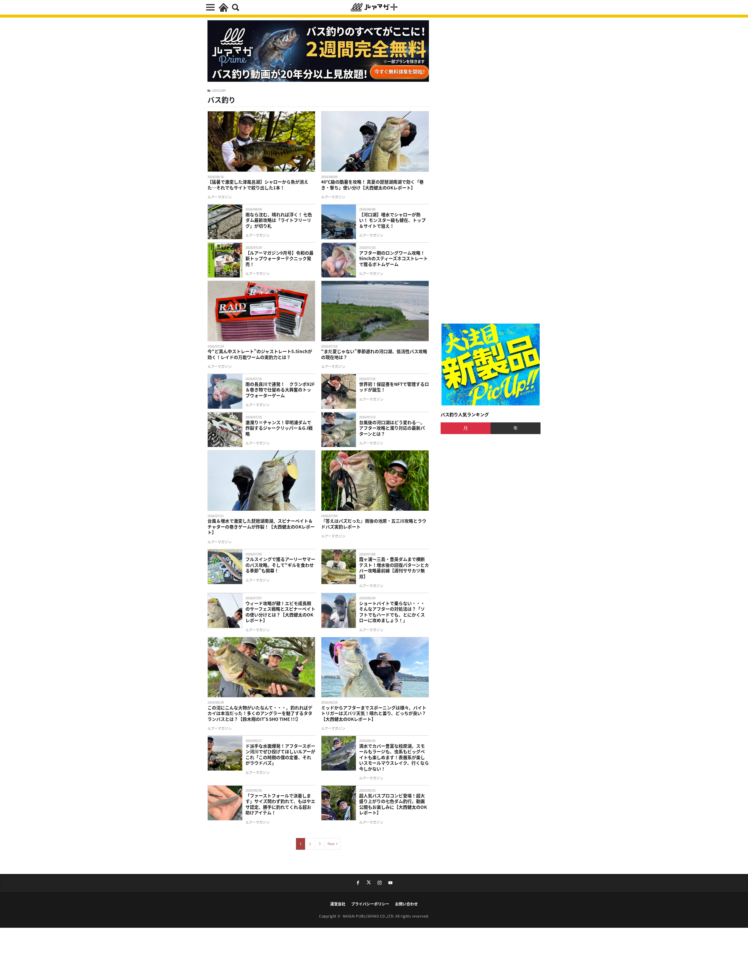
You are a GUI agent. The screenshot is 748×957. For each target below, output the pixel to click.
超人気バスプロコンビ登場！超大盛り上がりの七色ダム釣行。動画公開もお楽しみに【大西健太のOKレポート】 (393, 804)
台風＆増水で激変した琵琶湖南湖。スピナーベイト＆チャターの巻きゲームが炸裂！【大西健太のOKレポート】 (261, 526)
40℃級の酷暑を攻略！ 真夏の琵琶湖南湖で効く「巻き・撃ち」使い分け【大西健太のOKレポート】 (372, 184)
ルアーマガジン (219, 196)
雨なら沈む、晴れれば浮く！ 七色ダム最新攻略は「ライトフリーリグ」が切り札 (278, 220)
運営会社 (337, 903)
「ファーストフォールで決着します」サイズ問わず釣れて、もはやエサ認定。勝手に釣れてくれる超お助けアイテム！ (280, 804)
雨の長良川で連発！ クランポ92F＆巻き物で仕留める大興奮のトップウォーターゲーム (280, 389)
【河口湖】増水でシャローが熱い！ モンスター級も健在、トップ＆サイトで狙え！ (392, 220)
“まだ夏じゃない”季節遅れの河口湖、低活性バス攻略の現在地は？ (374, 354)
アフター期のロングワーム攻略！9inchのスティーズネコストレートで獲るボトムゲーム (393, 258)
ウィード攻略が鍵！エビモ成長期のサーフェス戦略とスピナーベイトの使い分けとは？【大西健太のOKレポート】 (280, 611)
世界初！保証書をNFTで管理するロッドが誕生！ (394, 387)
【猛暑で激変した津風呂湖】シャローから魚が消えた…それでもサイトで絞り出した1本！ (257, 184)
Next (331, 844)
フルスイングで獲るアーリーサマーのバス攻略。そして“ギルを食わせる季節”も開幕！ (280, 564)
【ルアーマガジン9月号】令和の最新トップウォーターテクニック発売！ (279, 258)
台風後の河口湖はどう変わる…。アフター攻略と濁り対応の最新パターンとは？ (392, 428)
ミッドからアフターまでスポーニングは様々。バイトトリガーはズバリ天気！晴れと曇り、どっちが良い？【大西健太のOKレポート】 (373, 713)
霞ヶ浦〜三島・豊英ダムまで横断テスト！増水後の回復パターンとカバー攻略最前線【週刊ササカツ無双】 (394, 567)
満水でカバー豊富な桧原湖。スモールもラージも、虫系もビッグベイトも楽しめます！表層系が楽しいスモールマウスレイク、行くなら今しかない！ (394, 757)
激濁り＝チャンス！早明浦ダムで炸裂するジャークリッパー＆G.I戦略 (279, 428)
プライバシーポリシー (370, 903)
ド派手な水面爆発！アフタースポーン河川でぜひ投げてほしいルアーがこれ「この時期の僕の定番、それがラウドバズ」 (280, 754)
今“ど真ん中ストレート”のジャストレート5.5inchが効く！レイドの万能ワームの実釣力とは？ (259, 354)
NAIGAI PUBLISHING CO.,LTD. (369, 915)
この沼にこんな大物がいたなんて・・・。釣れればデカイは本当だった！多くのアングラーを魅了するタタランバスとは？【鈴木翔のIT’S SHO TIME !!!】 (259, 713)
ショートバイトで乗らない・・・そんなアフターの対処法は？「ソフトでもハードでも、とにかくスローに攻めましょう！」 (392, 611)
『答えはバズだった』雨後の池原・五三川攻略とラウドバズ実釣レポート (373, 523)
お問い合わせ (406, 903)
